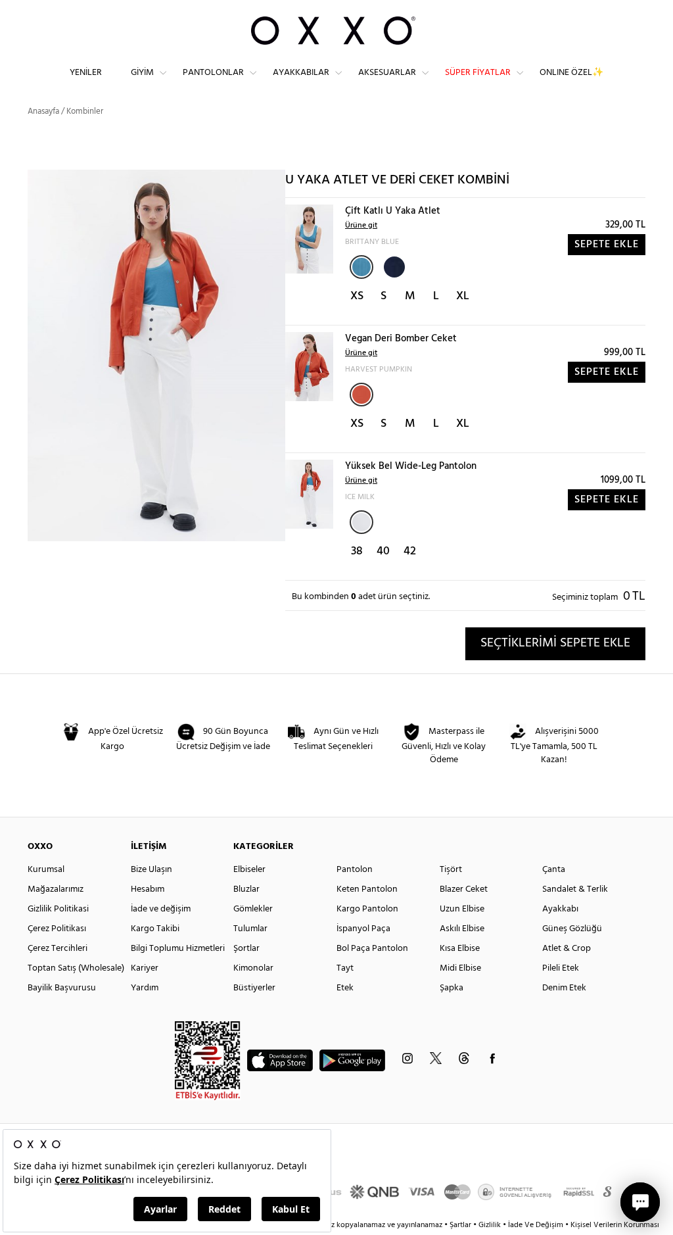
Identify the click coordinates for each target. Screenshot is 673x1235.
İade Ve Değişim (535, 1225)
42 (410, 551)
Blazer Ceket (464, 889)
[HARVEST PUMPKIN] (361, 394)
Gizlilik (490, 1225)
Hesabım (147, 889)
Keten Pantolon (367, 889)
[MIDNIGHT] (393, 265)
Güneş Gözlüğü (572, 928)
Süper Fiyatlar (478, 72)
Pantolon (354, 869)
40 (383, 551)
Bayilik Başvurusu (62, 988)
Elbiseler (249, 869)
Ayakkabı (560, 909)
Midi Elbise (460, 968)
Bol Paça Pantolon (372, 948)
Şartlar (461, 1225)
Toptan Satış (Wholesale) (76, 968)
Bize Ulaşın (151, 869)
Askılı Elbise (462, 928)
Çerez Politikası (57, 928)
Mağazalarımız (55, 889)
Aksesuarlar (387, 72)
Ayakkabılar (301, 72)
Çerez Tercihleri (57, 948)
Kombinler (84, 111)
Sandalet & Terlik (575, 889)
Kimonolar (253, 968)
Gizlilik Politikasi (58, 909)
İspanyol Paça (363, 928)
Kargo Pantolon (367, 909)
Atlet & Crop (566, 948)
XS (356, 296)
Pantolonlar (213, 72)
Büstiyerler (254, 988)
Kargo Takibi (155, 928)
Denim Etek (564, 988)
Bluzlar (246, 889)
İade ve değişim (161, 909)
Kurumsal (46, 869)
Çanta (553, 869)
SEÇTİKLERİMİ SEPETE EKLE (555, 643)
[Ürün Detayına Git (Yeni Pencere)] (309, 239)
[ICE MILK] (361, 522)
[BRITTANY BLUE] (361, 267)
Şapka (451, 988)
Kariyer (144, 968)
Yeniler (86, 72)
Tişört (451, 869)
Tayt (345, 968)
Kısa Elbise (460, 948)
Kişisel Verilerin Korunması (614, 1225)
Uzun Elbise (462, 909)
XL (462, 296)
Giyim (142, 72)
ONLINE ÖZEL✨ (571, 72)
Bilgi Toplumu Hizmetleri (178, 948)
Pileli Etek (560, 968)
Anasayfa (43, 111)
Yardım (144, 988)
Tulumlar (250, 928)
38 (357, 551)
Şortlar (246, 948)
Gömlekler (253, 909)
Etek (345, 988)
